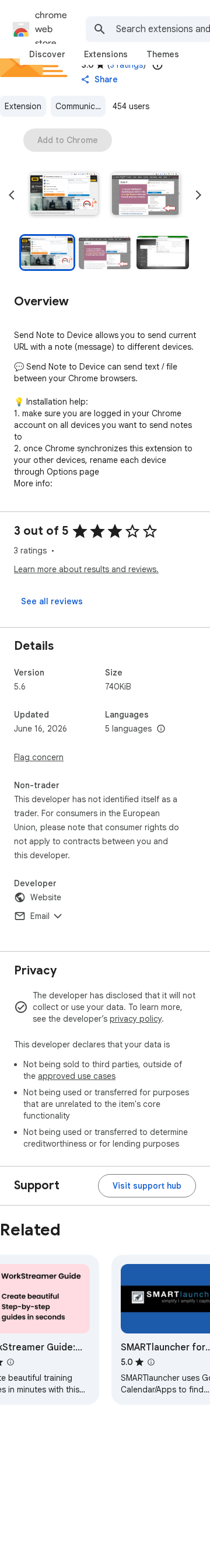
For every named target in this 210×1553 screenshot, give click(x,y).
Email (40, 916)
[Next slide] (198, 195)
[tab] (47, 54)
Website (45, 897)
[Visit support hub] (147, 1186)
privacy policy (136, 1019)
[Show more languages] (161, 729)
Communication (80, 106)
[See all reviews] (52, 601)
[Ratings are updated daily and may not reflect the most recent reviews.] (157, 64)
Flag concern (39, 757)
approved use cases (77, 1076)
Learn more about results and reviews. (86, 569)
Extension (23, 106)
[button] (64, 195)
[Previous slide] (11, 195)
